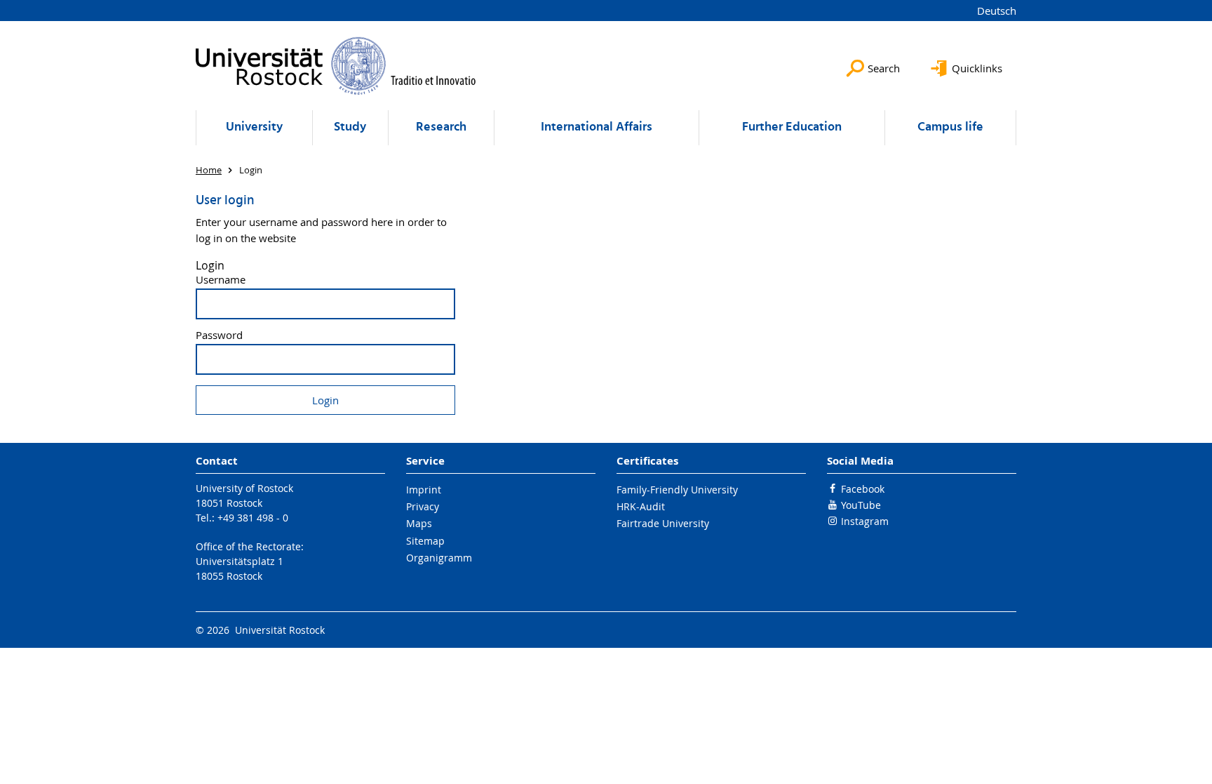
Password (219, 335)
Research (441, 127)
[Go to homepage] (336, 65)
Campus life (950, 127)
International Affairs (596, 127)
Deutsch (996, 11)
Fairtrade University (663, 523)
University (254, 127)
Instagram (865, 521)
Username (220, 279)
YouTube (861, 505)
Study (350, 127)
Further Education (792, 127)
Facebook (862, 489)
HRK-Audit (641, 506)
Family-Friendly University (677, 489)
